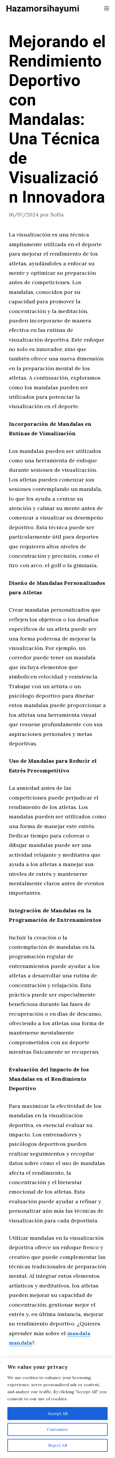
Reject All (57, 1445)
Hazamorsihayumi (42, 8)
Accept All (58, 1413)
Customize (57, 1429)
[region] (57, 1407)
